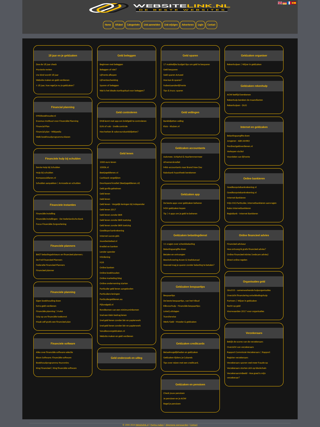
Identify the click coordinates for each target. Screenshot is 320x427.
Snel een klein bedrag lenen (113, 315)
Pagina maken (157, 425)
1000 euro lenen (108, 162)
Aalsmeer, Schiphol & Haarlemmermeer (182, 157)
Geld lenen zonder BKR (111, 215)
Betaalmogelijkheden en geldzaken (180, 352)
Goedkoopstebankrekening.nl (241, 187)
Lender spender (107, 252)
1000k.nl (104, 167)
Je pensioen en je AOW (174, 398)
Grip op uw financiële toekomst (51, 317)
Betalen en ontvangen (174, 254)
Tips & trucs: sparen (173, 91)
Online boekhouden (110, 273)
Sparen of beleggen (109, 85)
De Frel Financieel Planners (49, 260)
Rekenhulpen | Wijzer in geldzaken (244, 64)
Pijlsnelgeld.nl (106, 305)
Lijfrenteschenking (109, 80)
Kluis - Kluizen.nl (171, 126)
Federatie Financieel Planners (50, 265)
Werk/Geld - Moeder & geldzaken (179, 322)
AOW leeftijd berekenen (239, 95)
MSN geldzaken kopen (174, 208)
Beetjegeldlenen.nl (109, 173)
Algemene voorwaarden (177, 425)
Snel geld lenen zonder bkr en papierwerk (120, 320)
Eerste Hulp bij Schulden (48, 167)
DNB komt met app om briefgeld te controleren (123, 121)
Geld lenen (105, 194)
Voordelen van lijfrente (238, 157)
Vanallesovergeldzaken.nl (112, 331)
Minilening (105, 257)
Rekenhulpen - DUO (237, 105)
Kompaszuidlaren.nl (46, 178)
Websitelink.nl (142, 425)
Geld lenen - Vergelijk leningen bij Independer (122, 204)
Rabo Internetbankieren (239, 208)
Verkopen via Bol (235, 151)
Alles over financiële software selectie (54, 352)
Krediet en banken (109, 246)
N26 (102, 262)
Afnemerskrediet (171, 162)
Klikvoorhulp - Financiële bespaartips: (181, 306)
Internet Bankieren (236, 198)
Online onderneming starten (114, 283)
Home (108, 25)
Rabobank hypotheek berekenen (179, 173)
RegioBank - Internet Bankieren (242, 213)
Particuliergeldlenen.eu (111, 299)
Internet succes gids (109, 236)
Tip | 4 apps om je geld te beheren (180, 213)
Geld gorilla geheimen (110, 188)
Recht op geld (233, 306)
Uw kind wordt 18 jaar (47, 75)
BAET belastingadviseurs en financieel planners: (59, 254)
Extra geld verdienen (46, 306)
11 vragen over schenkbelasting (179, 244)
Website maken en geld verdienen (53, 80)
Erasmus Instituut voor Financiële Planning (57, 121)
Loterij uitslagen (171, 311)
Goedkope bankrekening (112, 231)
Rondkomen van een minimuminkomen (119, 310)
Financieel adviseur (236, 244)
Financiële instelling (45, 213)
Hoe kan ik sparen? (172, 80)
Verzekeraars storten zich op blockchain (246, 368)
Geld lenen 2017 (108, 209)
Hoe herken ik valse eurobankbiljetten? (119, 132)
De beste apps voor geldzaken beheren (182, 203)
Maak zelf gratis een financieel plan (53, 322)
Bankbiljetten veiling (173, 121)
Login (200, 25)
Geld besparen (170, 69)
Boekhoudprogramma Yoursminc (52, 363)
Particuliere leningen (110, 294)
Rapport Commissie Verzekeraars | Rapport (248, 352)
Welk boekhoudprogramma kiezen (53, 137)
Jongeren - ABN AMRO (238, 141)
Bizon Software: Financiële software (53, 358)
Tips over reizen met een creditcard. (181, 363)
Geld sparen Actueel (173, 75)
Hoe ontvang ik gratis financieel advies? (246, 249)
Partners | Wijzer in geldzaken (242, 301)
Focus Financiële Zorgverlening (51, 224)
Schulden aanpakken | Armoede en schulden (58, 183)
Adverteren (188, 25)
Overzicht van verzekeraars (240, 347)
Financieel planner (45, 270)
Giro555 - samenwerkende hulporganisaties (249, 290)
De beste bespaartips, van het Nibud (181, 301)
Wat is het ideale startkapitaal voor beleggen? (122, 91)
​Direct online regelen (237, 260)
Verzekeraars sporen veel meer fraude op (247, 363)
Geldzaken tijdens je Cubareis (177, 358)
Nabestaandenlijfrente (174, 85)
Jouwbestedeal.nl (108, 241)
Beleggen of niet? (108, 69)
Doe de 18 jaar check (46, 64)
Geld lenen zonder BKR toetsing (115, 220)
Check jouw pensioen (174, 393)
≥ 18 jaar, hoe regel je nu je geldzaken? (55, 85)
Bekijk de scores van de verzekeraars (245, 342)
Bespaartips (169, 295)
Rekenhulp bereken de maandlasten (245, 100)
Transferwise (169, 317)
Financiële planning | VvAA (49, 311)
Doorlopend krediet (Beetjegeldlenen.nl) (120, 183)
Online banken (107, 267)
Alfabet (119, 25)
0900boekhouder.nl (46, 116)
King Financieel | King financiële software (56, 368)
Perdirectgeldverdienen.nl (240, 146)
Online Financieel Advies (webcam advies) (247, 254)
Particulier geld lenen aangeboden (116, 289)
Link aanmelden (152, 25)
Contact (211, 25)
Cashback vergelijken (110, 178)
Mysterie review (44, 69)
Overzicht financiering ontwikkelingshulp (247, 295)
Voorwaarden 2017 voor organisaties (245, 311)
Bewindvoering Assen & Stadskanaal (181, 260)
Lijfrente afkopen (108, 75)
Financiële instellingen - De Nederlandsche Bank (59, 219)
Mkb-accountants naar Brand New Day (182, 167)
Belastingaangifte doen (174, 249)
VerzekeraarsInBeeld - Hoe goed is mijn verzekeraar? (246, 375)
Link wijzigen (171, 25)
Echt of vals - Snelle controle (114, 126)
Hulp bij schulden (44, 173)
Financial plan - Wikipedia (48, 132)
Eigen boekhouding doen (48, 301)
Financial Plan (43, 126)
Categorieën (133, 25)
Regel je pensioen (172, 404)
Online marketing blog (111, 278)
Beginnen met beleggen (111, 64)
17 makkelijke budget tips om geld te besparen (186, 64)
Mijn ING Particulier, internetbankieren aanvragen (251, 203)
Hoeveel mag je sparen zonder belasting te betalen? (188, 265)
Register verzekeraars (237, 358)
